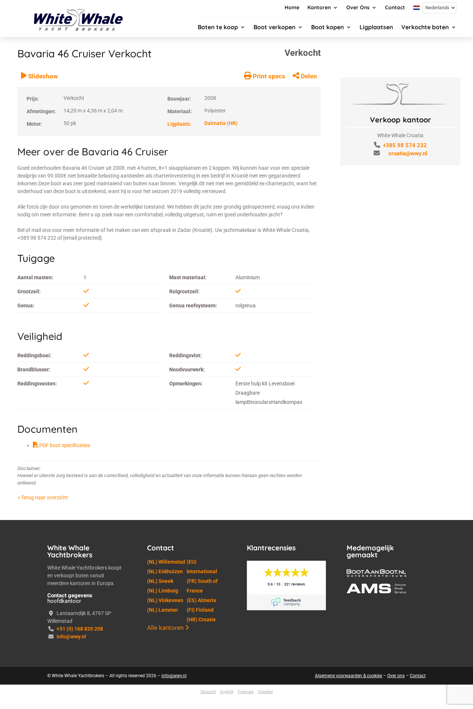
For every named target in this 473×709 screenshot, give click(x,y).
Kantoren (319, 8)
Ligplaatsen (376, 27)
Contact (395, 8)
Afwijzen (366, 692)
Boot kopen (327, 27)
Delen (308, 283)
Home (292, 8)
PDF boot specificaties (64, 652)
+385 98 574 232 (405, 145)
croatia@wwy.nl (407, 153)
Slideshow (42, 283)
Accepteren (317, 692)
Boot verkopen (274, 27)
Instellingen (416, 692)
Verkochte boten (425, 27)
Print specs (268, 283)
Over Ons (358, 8)
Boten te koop (218, 27)
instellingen (154, 695)
